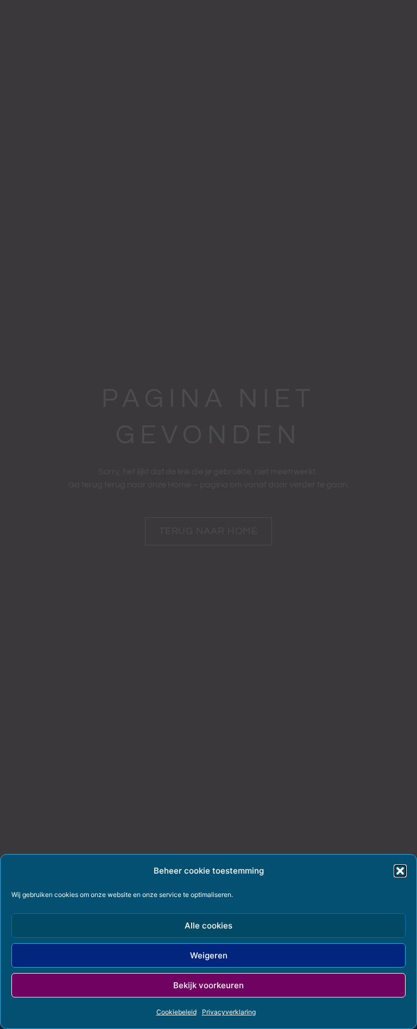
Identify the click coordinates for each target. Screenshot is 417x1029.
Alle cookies (208, 925)
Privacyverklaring (229, 1012)
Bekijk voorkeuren (208, 985)
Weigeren (209, 955)
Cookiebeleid (176, 1012)
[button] (400, 870)
